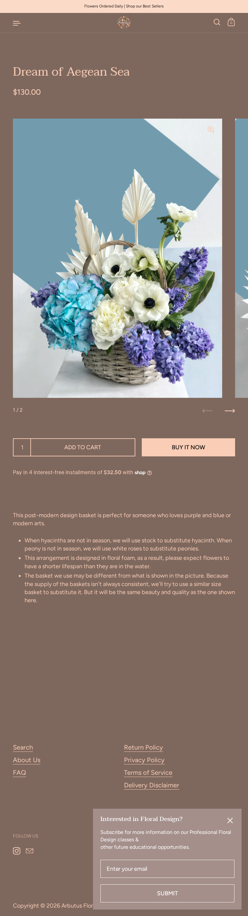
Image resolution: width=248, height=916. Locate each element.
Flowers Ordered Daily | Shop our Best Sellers (124, 6)
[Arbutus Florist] (124, 22)
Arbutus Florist (80, 905)
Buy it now (188, 447)
